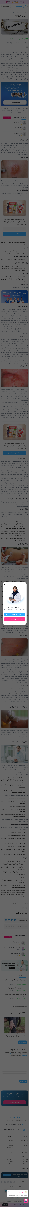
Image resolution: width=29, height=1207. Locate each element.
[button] (4, 584)
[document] (14, 603)
